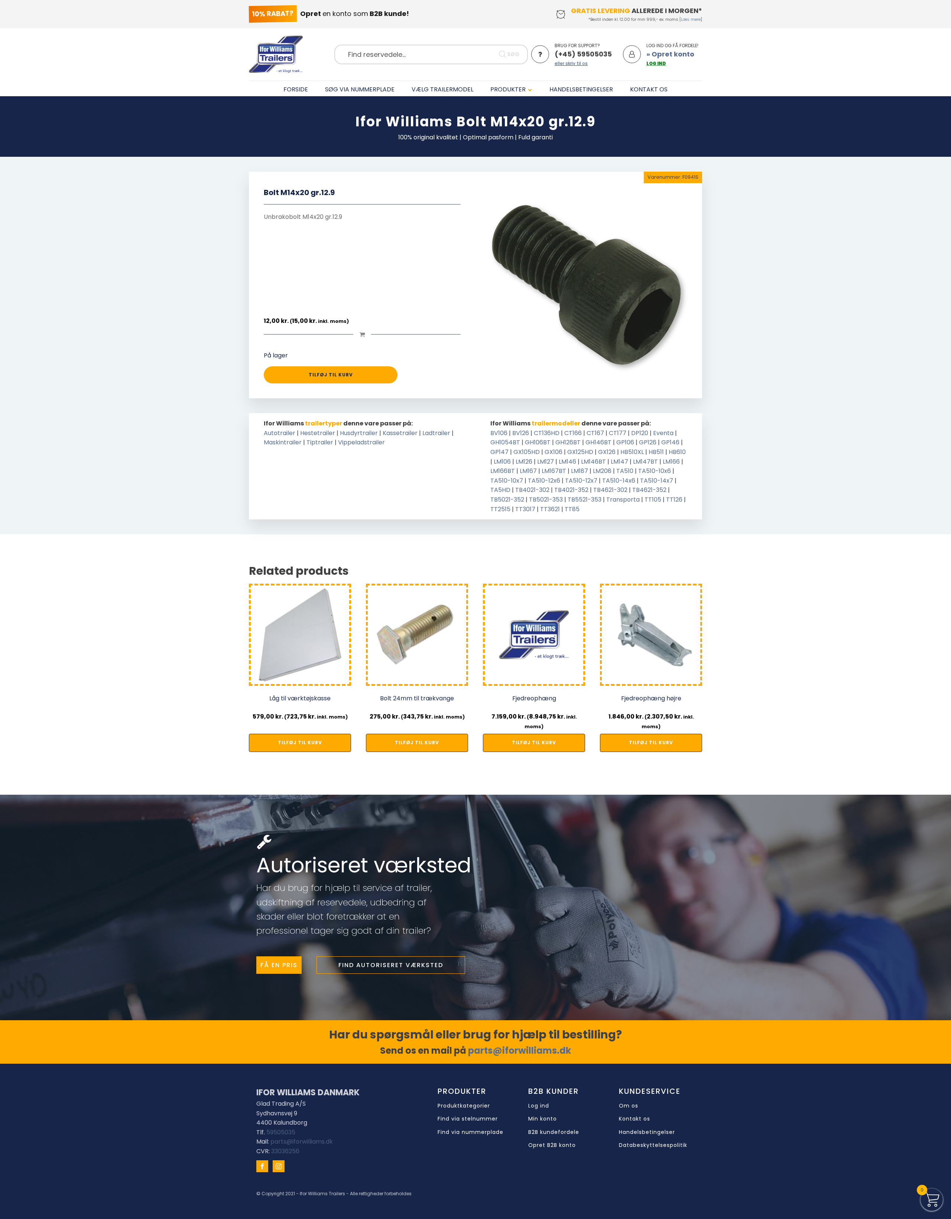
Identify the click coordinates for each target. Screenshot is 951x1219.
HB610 (677, 452)
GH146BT (598, 442)
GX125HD (580, 452)
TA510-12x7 (581, 480)
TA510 (624, 471)
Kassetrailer (400, 433)
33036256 (285, 1151)
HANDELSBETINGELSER (581, 89)
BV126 (520, 433)
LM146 (567, 461)
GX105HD (526, 452)
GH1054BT (505, 442)
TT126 (674, 499)
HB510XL (632, 452)
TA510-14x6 (618, 480)
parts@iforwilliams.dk (519, 1050)
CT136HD (546, 433)
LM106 (502, 461)
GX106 (553, 452)
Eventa (663, 433)
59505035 (280, 1132)
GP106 (625, 442)
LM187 (579, 471)
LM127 (545, 461)
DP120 (639, 433)
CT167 (595, 433)
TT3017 (525, 509)
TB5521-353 (584, 499)
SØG (513, 54)
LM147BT (645, 461)
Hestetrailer (317, 433)
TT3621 (550, 509)
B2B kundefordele (553, 1132)
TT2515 (500, 509)
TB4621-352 (649, 490)
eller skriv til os (571, 63)
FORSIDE (295, 89)
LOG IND (656, 63)
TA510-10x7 (506, 480)
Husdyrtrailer (359, 433)
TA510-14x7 (656, 480)
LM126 (524, 461)
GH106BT (538, 442)
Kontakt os (634, 1119)
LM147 (619, 461)
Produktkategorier (464, 1106)
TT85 (572, 509)
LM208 (602, 471)
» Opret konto (670, 54)
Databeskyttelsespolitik (653, 1145)
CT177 (617, 433)
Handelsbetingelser (647, 1132)
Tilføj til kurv (331, 375)
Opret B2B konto (552, 1145)
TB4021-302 (532, 490)
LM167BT (554, 471)
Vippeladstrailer (361, 442)
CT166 (573, 433)
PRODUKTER (508, 89)
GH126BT (568, 442)
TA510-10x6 (654, 471)
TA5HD (500, 490)
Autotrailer (279, 433)
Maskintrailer (283, 442)
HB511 (656, 452)
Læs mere (691, 19)
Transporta (623, 499)
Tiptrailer (319, 442)
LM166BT (502, 471)
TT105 (653, 499)
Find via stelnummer (468, 1119)
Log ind (538, 1106)
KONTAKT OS (649, 89)
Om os (628, 1106)
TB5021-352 (507, 499)
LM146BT (593, 461)
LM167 (528, 471)
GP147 (499, 452)
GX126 (607, 452)
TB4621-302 (610, 490)
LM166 (671, 461)
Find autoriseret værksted (390, 965)
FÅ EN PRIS (279, 965)
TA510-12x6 (544, 480)
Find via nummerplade (470, 1132)
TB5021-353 (546, 499)
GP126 (647, 442)
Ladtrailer (436, 433)
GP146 (670, 442)
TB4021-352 (571, 490)
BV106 (498, 433)
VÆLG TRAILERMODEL (442, 89)
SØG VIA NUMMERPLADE (360, 89)
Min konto (542, 1119)
